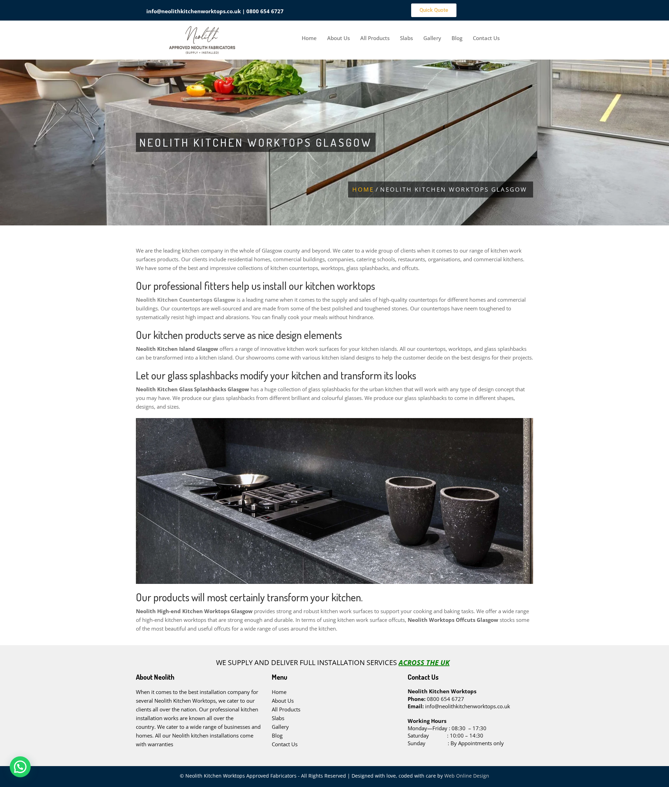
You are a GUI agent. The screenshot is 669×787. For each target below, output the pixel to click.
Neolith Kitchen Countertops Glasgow (185, 299)
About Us (338, 37)
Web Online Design (466, 775)
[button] (20, 766)
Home (309, 37)
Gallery (432, 37)
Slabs (406, 37)
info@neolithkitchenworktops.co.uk (193, 11)
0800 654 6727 (265, 11)
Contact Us (486, 37)
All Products (375, 37)
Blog (457, 37)
